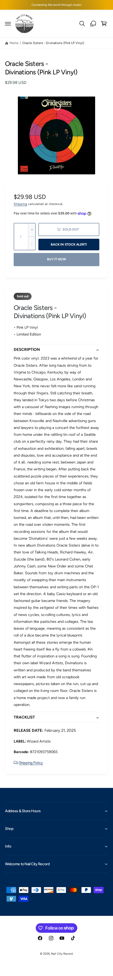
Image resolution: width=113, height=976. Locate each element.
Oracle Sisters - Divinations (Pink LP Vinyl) (53, 43)
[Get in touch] (93, 23)
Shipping (20, 204)
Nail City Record (61, 953)
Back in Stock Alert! (69, 244)
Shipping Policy (31, 762)
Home (13, 43)
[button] (8, 23)
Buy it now (56, 259)
